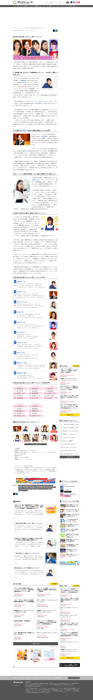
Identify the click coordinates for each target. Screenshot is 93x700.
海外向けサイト (50, 677)
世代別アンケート (23, 490)
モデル (35, 488)
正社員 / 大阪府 (22, 623)
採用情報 (72, 677)
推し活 (71, 6)
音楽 (21, 6)
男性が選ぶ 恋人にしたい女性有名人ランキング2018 (38, 101)
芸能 (18, 6)
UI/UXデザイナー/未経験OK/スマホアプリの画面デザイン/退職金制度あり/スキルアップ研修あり (69, 388)
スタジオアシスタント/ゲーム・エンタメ (69, 642)
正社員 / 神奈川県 (24, 592)
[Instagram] (76, 2)
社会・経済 (49, 6)
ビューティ (58, 6)
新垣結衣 (21, 485)
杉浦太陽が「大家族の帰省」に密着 (70, 427)
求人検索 (54, 583)
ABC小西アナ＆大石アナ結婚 (69, 450)
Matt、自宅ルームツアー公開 (69, 447)
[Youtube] (79, 2)
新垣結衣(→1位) (21, 281)
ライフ (62, 6)
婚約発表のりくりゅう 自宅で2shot (70, 431)
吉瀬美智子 (41, 487)
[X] (71, 2)
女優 (50, 488)
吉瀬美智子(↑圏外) (22, 373)
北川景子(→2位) (21, 291)
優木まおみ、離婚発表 (68, 440)
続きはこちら (36, 643)
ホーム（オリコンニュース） (18, 28)
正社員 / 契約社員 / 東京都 (47, 603)
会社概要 (14, 677)
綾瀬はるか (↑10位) (22, 363)
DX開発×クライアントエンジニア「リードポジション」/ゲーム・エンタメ (69, 379)
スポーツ (44, 6)
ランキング (66, 6)
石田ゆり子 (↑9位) (21, 342)
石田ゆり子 (21, 487)
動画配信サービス (38, 6)
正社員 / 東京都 (24, 603)
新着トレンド (75, 6)
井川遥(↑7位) (20, 312)
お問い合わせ (36, 677)
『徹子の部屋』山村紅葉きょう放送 (70, 424)
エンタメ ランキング (42, 488)
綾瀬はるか (34, 487)
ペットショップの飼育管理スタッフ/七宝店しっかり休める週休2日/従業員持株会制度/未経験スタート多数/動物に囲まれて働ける (69, 634)
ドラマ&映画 (25, 6)
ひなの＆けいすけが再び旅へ (69, 437)
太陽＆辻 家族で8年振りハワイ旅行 (70, 454)
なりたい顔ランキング (50, 487)
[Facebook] (74, 2)
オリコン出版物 (21, 677)
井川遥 (39, 485)
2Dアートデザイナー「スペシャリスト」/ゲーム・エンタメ (68, 616)
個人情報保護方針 (58, 677)
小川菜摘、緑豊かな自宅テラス (69, 444)
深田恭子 (44, 485)
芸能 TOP (26, 28)
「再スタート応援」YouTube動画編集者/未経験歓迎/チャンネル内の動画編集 (69, 600)
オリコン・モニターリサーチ (41, 452)
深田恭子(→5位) (21, 322)
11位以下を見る (70, 456)
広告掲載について (28, 677)
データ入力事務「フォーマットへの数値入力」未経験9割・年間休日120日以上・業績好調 (69, 371)
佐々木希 (50, 485)
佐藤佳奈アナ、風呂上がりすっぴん (70, 434)
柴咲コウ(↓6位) (21, 352)
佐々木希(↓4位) (21, 332)
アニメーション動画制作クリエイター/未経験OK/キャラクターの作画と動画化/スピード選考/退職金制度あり (69, 590)
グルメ (53, 6)
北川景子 (27, 485)
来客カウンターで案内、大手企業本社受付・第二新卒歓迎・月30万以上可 (69, 397)
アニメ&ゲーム (31, 6)
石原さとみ (33, 485)
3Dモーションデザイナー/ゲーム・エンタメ (69, 608)
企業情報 (77, 677)
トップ (15, 6)
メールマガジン (43, 677)
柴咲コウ (28, 487)
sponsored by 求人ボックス (53, 646)
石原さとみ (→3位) (22, 302)
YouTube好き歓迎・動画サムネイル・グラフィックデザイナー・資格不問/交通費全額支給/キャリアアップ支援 (69, 406)
